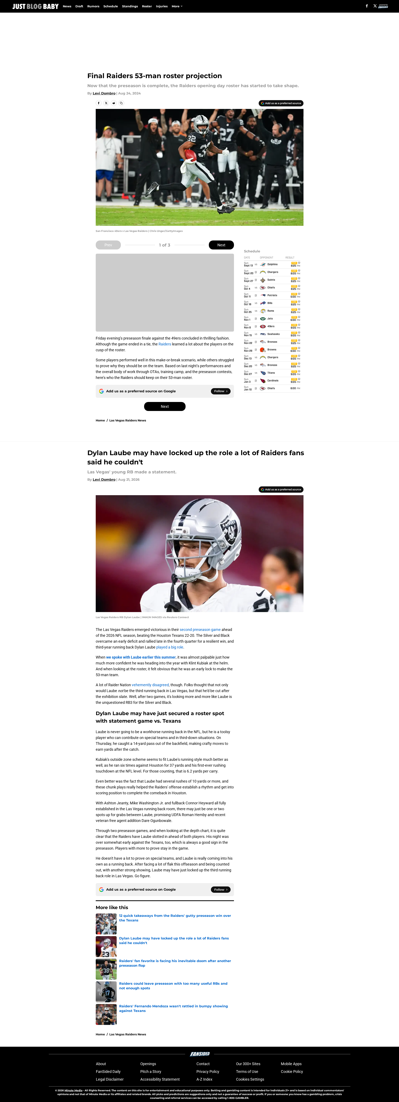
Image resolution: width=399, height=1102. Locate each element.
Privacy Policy (207, 1071)
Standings (130, 6)
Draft (79, 6)
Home (100, 420)
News (67, 6)
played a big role (169, 647)
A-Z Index (204, 1079)
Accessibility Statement (160, 1079)
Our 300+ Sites (248, 1064)
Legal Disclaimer (110, 1079)
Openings (148, 1064)
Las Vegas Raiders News (127, 420)
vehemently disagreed (150, 685)
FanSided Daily (108, 1071)
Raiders (165, 344)
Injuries (162, 6)
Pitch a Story (150, 1071)
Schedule (110, 6)
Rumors (93, 6)
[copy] (121, 103)
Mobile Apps (291, 1064)
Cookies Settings (250, 1079)
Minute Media (73, 1090)
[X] (375, 6)
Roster (147, 6)
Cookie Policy (292, 1071)
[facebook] (367, 6)
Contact (203, 1064)
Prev (108, 245)
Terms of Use (247, 1071)
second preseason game (200, 629)
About (101, 1064)
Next (221, 245)
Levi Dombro (104, 93)
